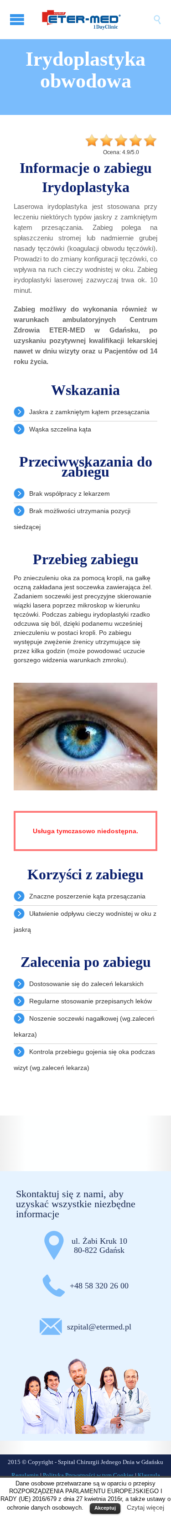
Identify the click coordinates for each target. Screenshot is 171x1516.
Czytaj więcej (145, 1507)
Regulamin (25, 1475)
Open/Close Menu (18, 19)
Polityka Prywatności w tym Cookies (88, 1475)
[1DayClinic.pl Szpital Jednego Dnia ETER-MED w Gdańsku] (94, 19)
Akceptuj (105, 1508)
